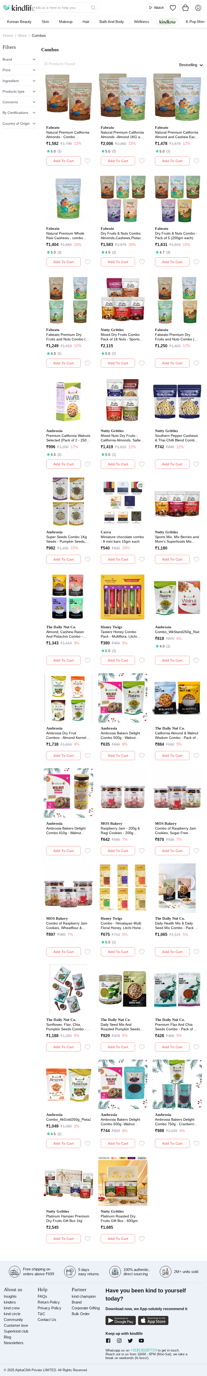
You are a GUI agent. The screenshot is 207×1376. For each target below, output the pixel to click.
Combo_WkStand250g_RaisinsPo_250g (177, 632)
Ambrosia (54, 431)
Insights (10, 1296)
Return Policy (49, 1302)
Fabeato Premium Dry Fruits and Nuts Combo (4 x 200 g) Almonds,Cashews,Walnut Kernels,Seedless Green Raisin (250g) (177, 337)
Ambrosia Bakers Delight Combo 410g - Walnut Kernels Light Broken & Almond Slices (66, 830)
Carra (106, 532)
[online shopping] (19, 7)
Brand (77, 1302)
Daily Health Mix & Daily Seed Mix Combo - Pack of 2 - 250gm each (176, 925)
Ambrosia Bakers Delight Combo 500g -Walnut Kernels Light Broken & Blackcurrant (120, 1121)
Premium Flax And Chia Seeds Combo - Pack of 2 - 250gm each (176, 1026)
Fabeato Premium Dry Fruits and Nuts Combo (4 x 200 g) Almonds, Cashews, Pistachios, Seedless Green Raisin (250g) (68, 337)
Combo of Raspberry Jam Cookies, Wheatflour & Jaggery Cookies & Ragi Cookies (66, 925)
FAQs (42, 1296)
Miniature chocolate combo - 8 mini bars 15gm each (122, 539)
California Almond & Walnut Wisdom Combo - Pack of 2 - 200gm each (177, 735)
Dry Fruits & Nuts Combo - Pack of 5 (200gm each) (176, 235)
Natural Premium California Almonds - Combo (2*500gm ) (67, 134)
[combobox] (65, 8)
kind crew (12, 1308)
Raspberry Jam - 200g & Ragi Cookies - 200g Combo (120, 830)
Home (8, 35)
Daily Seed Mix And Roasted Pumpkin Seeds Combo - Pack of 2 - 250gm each (123, 1026)
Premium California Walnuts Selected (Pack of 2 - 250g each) (68, 438)
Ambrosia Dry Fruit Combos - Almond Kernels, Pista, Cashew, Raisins (67, 735)
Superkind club (16, 1331)
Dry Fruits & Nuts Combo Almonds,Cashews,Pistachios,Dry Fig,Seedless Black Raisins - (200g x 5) (123, 235)
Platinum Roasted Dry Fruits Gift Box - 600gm (119, 1218)
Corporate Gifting (86, 1308)
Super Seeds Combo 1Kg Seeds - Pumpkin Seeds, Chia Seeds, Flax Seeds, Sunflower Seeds (66, 539)
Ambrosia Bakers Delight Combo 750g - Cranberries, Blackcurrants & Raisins (177, 1121)
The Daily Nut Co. (61, 627)
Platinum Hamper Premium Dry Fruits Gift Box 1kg (67, 1218)
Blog (7, 1337)
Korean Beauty (19, 21)
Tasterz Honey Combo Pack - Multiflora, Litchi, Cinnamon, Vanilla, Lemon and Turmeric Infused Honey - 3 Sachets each (122, 634)
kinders (10, 1302)
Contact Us (47, 1319)
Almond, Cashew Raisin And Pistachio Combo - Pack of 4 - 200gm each (65, 634)
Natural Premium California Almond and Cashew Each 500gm (176, 134)
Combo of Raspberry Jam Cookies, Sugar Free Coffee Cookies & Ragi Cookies (175, 830)
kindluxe (167, 21)
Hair (86, 21)
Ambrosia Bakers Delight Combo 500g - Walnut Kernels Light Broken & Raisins (120, 735)
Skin (45, 21)
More (22, 35)
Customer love (16, 1325)
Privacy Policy (49, 1308)
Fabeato (53, 128)
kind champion (84, 1296)
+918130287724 (144, 1350)
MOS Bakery (111, 823)
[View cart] (185, 7)
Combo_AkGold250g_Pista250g (68, 1119)
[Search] (94, 8)
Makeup (65, 21)
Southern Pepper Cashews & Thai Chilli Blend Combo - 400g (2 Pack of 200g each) (177, 438)
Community (13, 1319)
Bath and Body (111, 21)
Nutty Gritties (112, 330)
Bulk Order (81, 1314)
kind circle (12, 1314)
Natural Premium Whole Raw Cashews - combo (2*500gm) (65, 235)
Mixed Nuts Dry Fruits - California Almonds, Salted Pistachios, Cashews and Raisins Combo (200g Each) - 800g (122, 438)
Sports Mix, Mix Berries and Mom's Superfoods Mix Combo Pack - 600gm (177, 539)
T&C (41, 1314)
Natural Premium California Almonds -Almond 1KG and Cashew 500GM (122, 134)
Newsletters (13, 1343)
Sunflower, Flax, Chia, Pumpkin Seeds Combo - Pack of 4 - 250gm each (66, 1026)
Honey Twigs (111, 627)
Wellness (141, 21)
